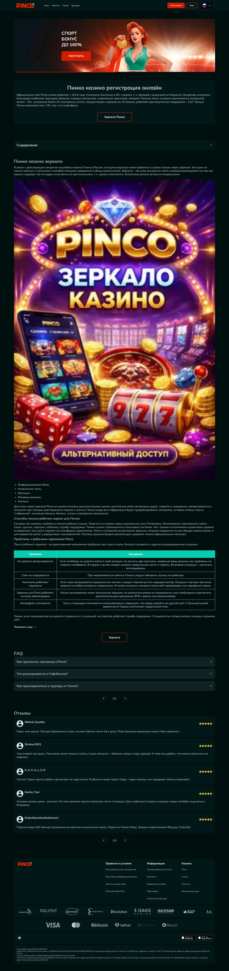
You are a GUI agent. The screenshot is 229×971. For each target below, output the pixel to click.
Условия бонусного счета (159, 869)
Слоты (185, 876)
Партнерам (152, 891)
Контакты (152, 876)
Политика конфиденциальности (121, 876)
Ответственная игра (115, 884)
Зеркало (114, 637)
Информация (156, 863)
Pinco (184, 869)
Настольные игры (190, 891)
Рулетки (186, 884)
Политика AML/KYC (115, 891)
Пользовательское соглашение (121, 869)
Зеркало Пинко (114, 117)
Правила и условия (118, 863)
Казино (187, 863)
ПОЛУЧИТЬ (76, 56)
